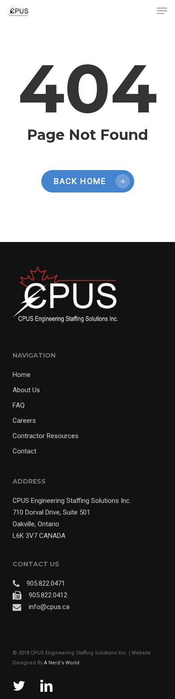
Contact (24, 451)
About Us (26, 390)
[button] (162, 10)
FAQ (19, 405)
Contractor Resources (46, 436)
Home (22, 375)
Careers (24, 421)
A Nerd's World (61, 663)
